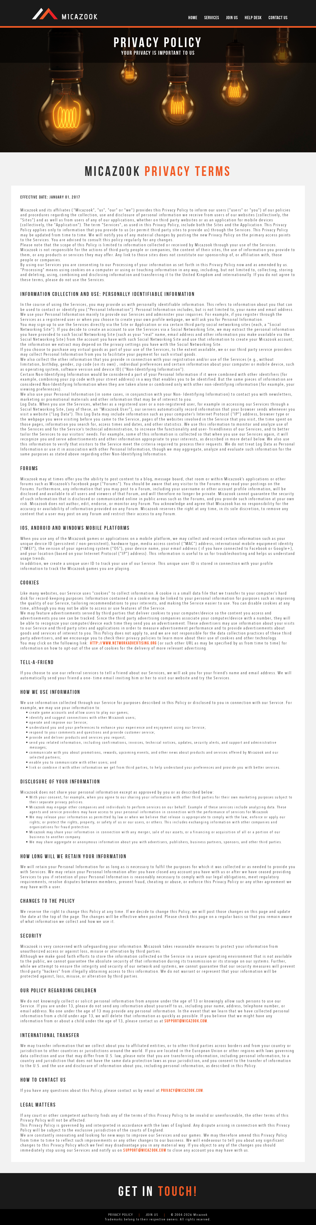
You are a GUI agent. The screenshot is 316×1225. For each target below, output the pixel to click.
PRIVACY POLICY (120, 1215)
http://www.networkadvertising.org (123, 643)
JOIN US (232, 17)
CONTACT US (278, 17)
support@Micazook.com (185, 1021)
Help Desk (253, 17)
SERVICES (211, 17)
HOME (192, 17)
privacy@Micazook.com (182, 1090)
